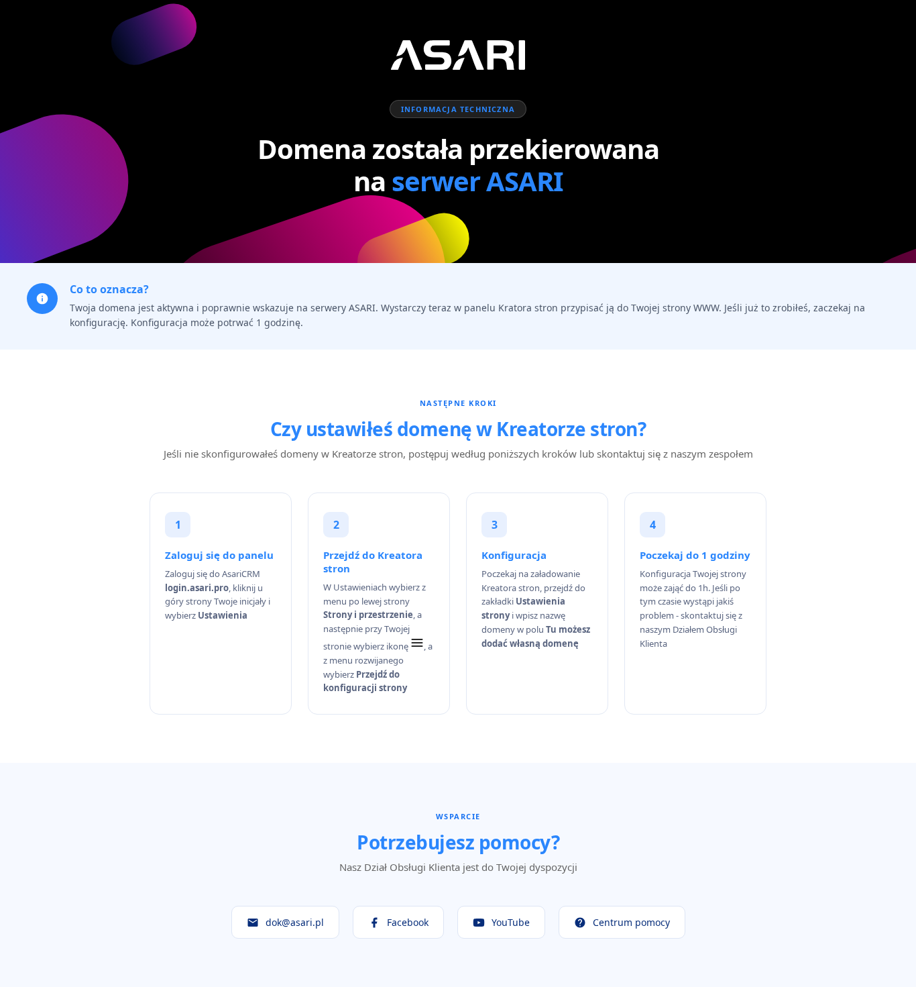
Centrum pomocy (631, 922)
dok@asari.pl (295, 922)
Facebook (407, 922)
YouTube (511, 922)
